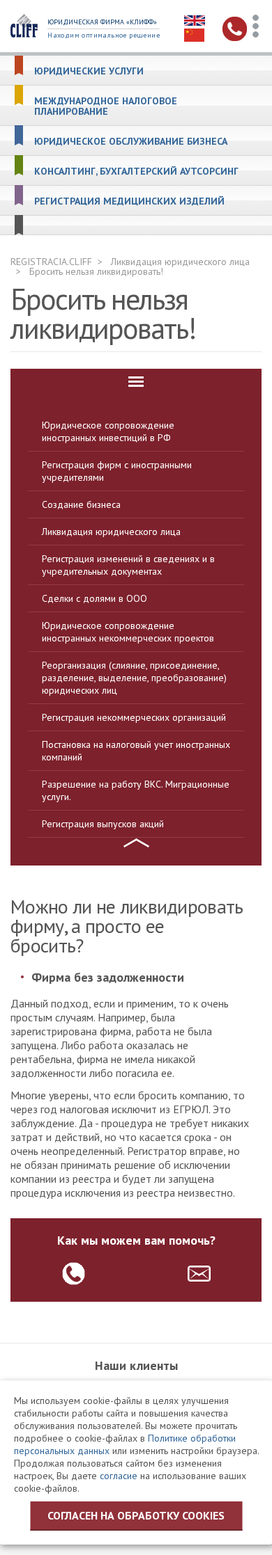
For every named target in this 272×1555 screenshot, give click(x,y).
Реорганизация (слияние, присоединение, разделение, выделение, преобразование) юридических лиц (134, 677)
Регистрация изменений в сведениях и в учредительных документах (128, 564)
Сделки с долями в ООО (94, 598)
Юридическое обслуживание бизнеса (130, 141)
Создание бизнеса (81, 504)
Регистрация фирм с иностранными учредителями (117, 471)
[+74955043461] (73, 1273)
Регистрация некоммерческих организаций (134, 717)
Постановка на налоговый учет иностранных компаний (136, 750)
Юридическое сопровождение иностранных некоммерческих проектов (128, 631)
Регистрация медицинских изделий (129, 201)
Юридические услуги (89, 71)
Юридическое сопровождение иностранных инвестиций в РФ (108, 431)
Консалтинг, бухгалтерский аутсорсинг (136, 171)
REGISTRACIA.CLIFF (51, 261)
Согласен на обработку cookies (136, 1515)
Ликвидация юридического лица (180, 261)
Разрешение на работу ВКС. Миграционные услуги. (135, 790)
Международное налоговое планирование (105, 106)
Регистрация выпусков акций (103, 824)
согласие (118, 1475)
